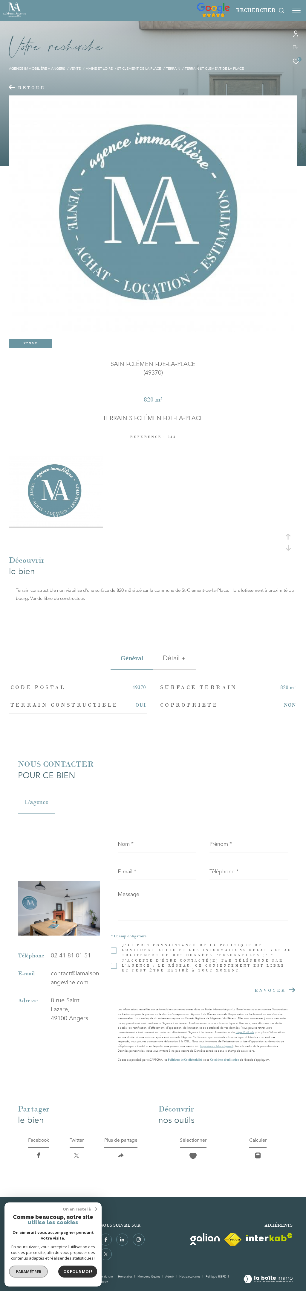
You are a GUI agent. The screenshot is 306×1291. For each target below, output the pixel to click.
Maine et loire (99, 68)
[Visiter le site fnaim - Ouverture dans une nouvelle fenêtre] (232, 1239)
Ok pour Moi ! (77, 1271)
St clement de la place (139, 68)
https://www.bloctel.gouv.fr (216, 1046)
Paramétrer (28, 1271)
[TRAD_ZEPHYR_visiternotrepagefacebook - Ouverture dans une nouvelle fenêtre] (106, 1240)
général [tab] (131, 658)
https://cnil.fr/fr (245, 1032)
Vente (75, 68)
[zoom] (56, 525)
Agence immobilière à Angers (37, 68)
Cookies (102, 1282)
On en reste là (77, 1209)
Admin (170, 1277)
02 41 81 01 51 (71, 955)
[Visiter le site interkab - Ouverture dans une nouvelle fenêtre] (269, 1237)
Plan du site (105, 1277)
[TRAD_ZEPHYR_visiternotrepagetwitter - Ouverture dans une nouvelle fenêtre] (106, 1254)
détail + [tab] (174, 658)
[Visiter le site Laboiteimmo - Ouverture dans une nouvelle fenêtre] (268, 1279)
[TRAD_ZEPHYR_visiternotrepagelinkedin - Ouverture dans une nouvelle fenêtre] (122, 1240)
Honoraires (125, 1277)
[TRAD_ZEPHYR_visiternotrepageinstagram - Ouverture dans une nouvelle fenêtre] (139, 1240)
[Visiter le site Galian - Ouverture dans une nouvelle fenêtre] (205, 1239)
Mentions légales (149, 1277)
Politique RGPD (216, 1277)
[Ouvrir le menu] (296, 10)
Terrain (173, 68)
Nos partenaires (190, 1277)
